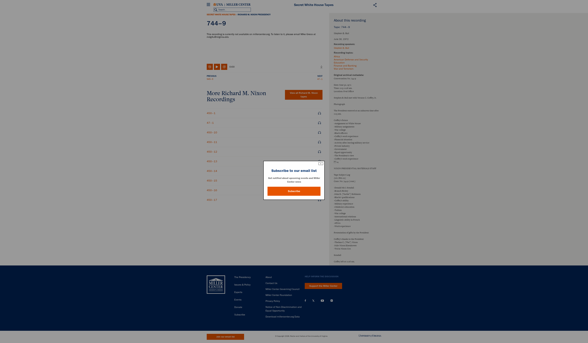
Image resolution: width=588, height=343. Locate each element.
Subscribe (294, 191)
